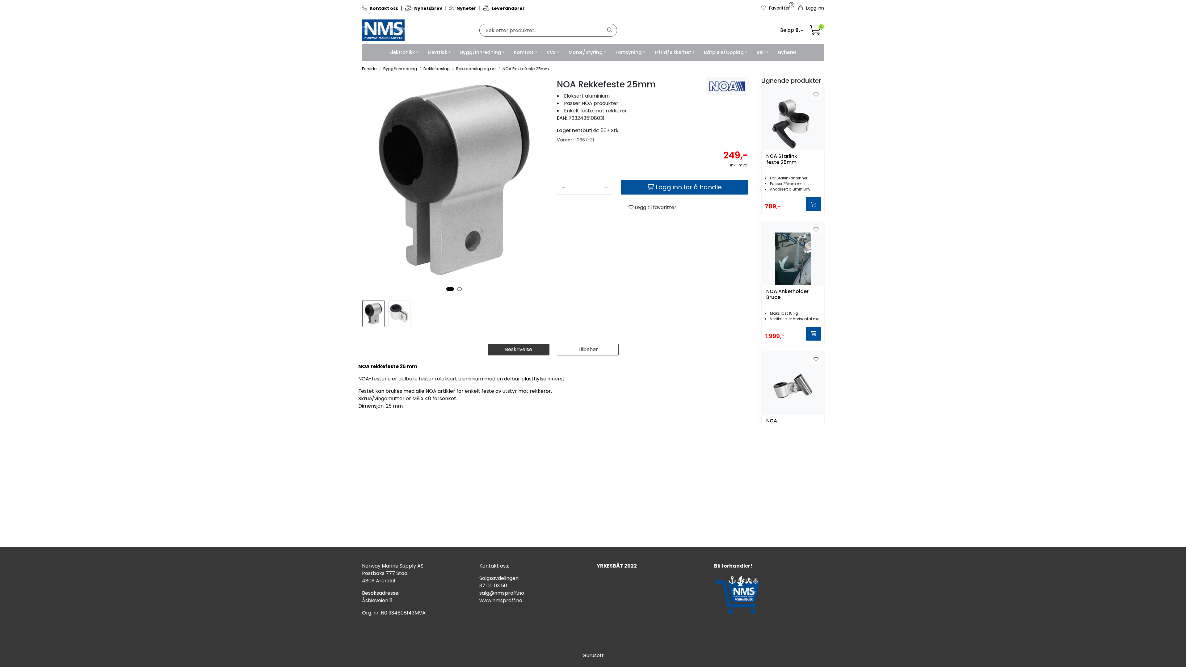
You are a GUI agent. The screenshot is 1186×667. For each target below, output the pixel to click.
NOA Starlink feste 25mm (781, 159)
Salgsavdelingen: (499, 578)
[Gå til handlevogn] (815, 32)
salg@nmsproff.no (501, 593)
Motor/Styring (586, 52)
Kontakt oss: (494, 565)
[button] (450, 289)
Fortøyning (629, 52)
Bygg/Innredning (480, 52)
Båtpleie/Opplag (724, 52)
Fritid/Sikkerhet (673, 52)
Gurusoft (593, 655)
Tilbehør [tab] (588, 349)
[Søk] (610, 30)
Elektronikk (402, 52)
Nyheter (787, 52)
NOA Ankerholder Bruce (787, 294)
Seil (761, 52)
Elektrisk (437, 52)
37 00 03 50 (493, 585)
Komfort (524, 52)
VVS (551, 52)
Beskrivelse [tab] (518, 349)
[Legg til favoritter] (816, 94)
